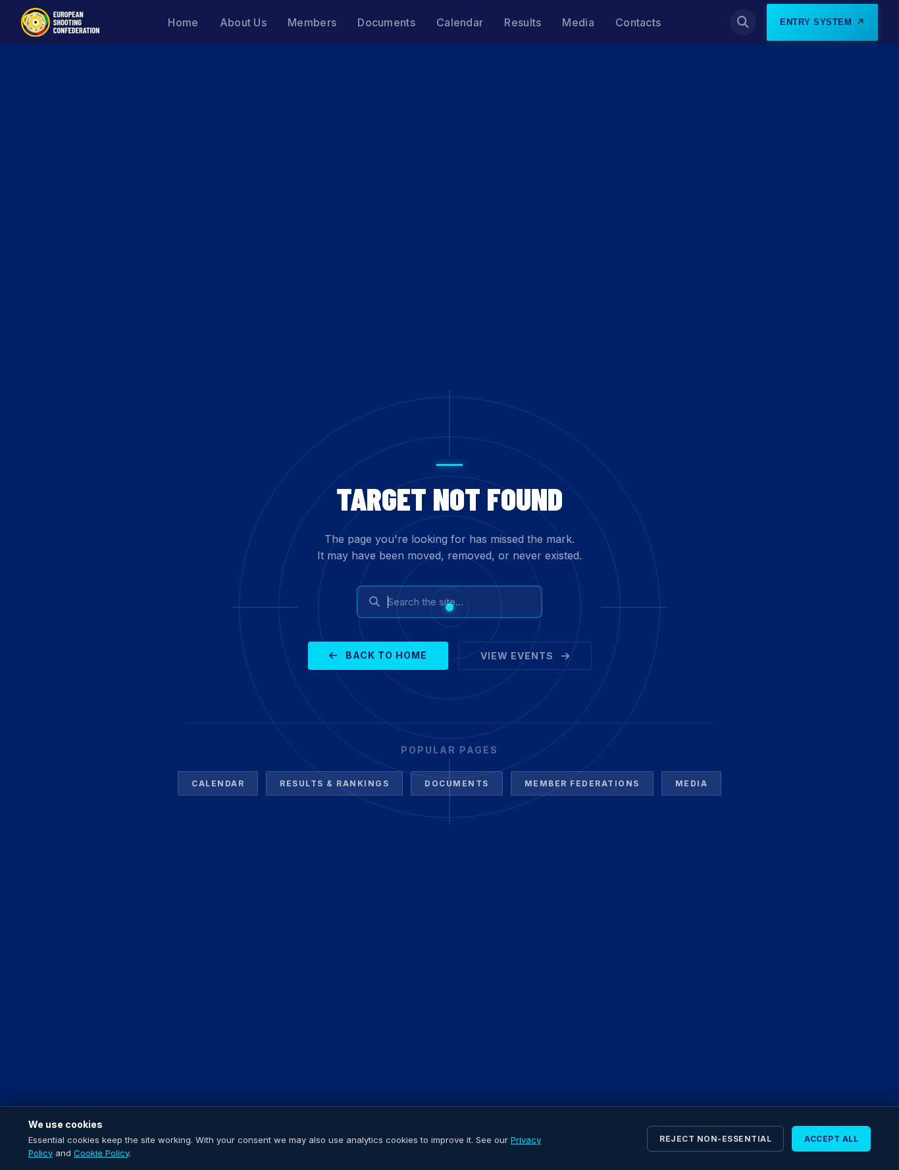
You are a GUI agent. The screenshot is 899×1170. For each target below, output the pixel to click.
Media (578, 22)
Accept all (831, 1139)
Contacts (638, 22)
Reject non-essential (715, 1139)
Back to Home (385, 655)
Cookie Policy (101, 1153)
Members (312, 22)
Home (183, 22)
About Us (243, 22)
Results (522, 22)
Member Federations (582, 783)
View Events (518, 655)
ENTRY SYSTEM (816, 22)
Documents (386, 22)
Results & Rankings (334, 783)
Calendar (459, 22)
